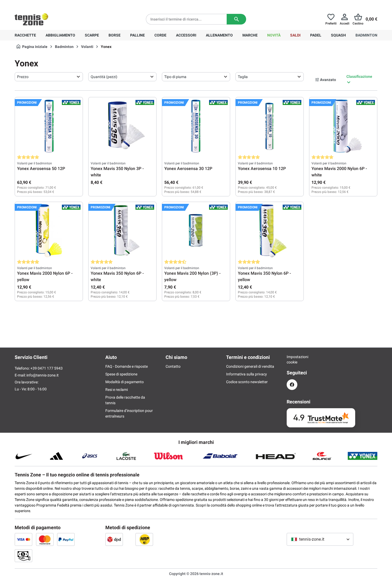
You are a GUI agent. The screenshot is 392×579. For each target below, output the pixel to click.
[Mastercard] (45, 539)
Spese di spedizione (121, 374)
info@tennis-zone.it (42, 375)
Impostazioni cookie (292, 359)
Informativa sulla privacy (246, 374)
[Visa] (23, 539)
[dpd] (114, 539)
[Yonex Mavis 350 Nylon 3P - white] (122, 126)
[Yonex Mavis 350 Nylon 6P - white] (122, 230)
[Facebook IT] (292, 384)
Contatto (173, 366)
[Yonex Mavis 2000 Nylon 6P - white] (343, 126)
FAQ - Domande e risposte (126, 366)
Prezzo (23, 77)
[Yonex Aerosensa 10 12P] (269, 126)
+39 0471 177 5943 (56, 4)
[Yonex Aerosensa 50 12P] (48, 126)
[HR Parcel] (144, 539)
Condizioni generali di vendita (250, 366)
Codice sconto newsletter (247, 382)
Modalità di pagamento (124, 382)
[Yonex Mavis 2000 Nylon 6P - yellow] (48, 230)
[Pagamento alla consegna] (23, 555)
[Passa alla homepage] (31, 19)
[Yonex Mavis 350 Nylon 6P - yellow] (269, 230)
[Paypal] (66, 539)
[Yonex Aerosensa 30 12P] (196, 126)
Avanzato (328, 80)
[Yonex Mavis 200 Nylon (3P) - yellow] (196, 230)
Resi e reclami (116, 389)
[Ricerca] (236, 19)
